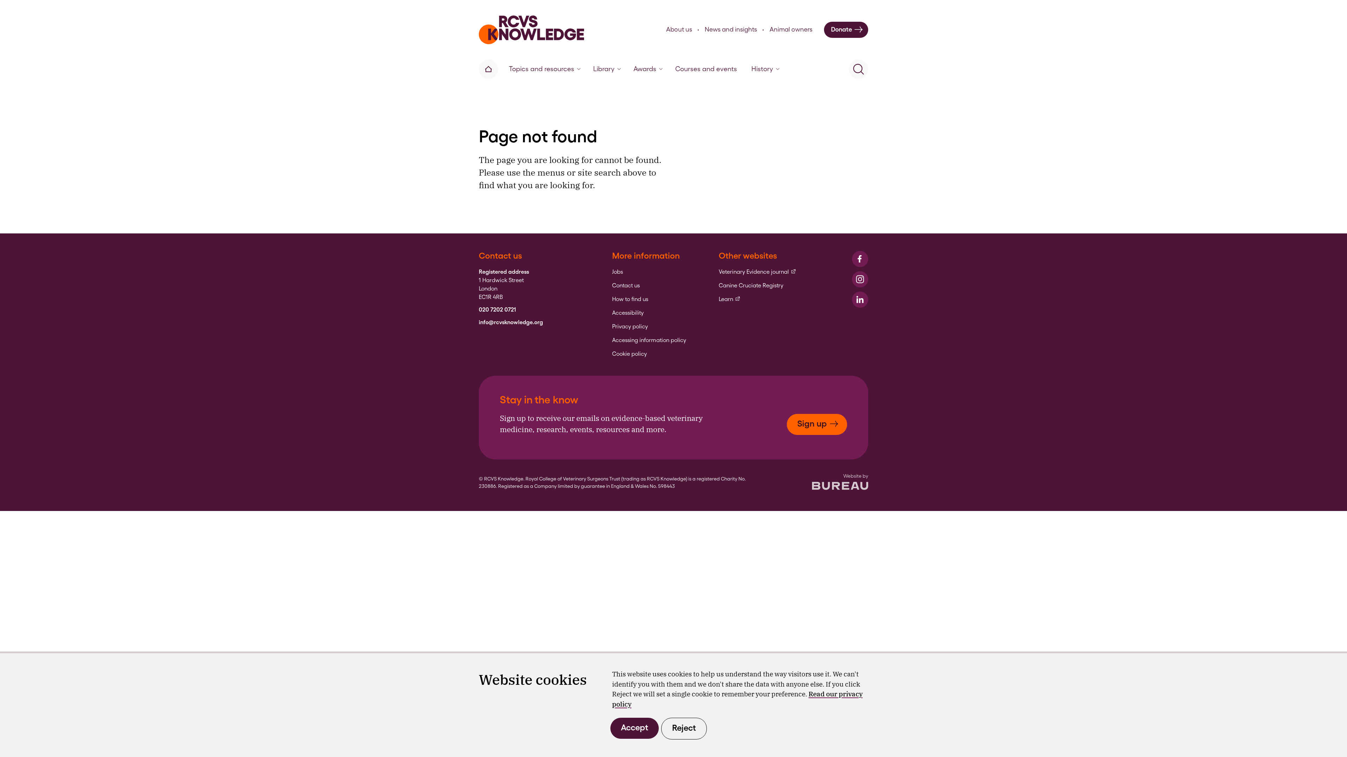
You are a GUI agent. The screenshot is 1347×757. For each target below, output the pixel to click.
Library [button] (604, 69)
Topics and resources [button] (541, 69)
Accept (634, 727)
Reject (684, 728)
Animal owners (791, 29)
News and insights (731, 29)
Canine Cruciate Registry (751, 285)
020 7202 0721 (497, 310)
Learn (729, 299)
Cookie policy (629, 354)
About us (679, 29)
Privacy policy (630, 326)
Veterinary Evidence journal (757, 272)
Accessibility (628, 313)
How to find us (630, 299)
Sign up (812, 423)
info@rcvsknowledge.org (511, 322)
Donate (841, 29)
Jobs (617, 272)
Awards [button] (645, 69)
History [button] (762, 69)
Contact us (626, 285)
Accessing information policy (649, 340)
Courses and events (706, 69)
